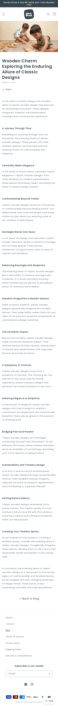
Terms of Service (15, 636)
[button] (3, 14)
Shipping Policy (13, 649)
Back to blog (30, 598)
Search (9, 617)
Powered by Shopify (35, 702)
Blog (8, 630)
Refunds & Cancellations (19, 655)
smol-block (24, 702)
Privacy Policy (13, 643)
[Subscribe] (49, 673)
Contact (10, 624)
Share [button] (8, 89)
